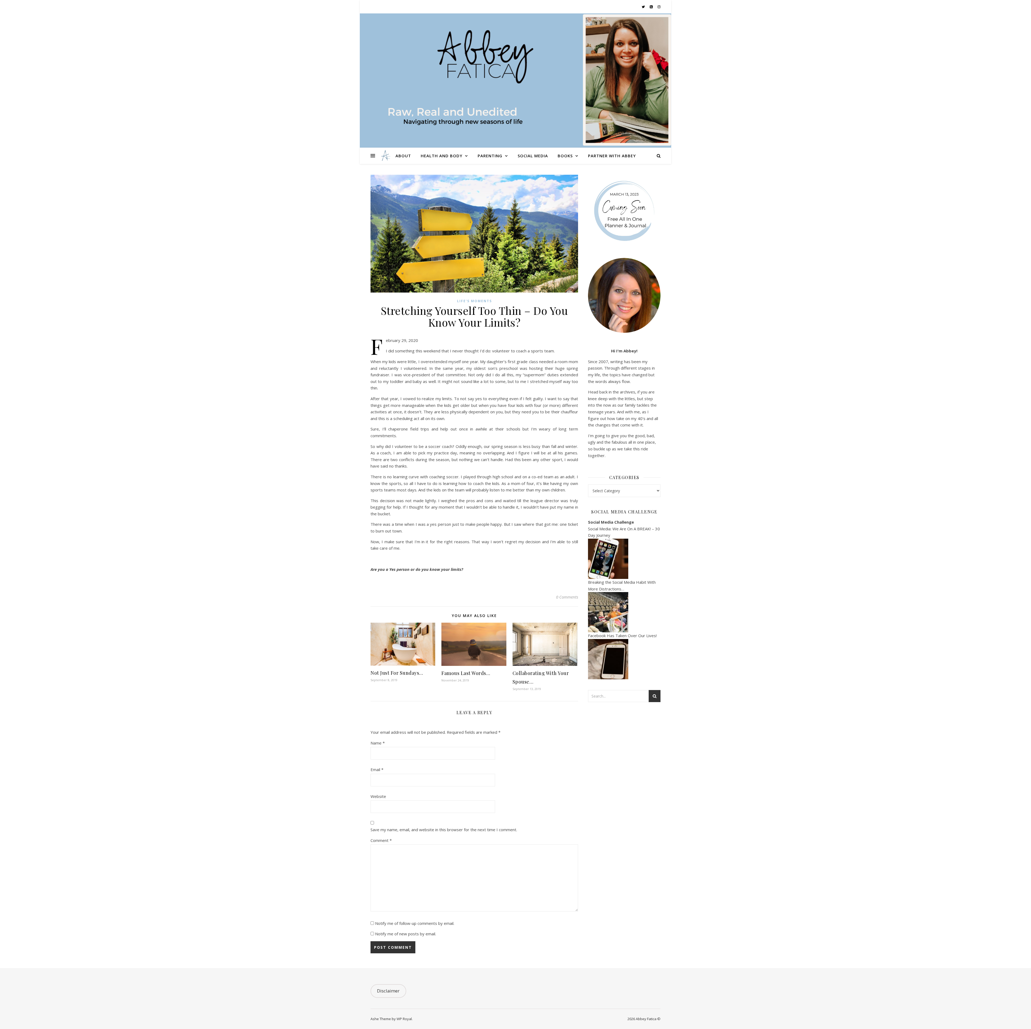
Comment (381, 840)
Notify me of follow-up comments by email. (414, 923)
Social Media (533, 155)
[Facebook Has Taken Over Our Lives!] (624, 659)
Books (565, 155)
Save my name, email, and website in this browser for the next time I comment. (444, 829)
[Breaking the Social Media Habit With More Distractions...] (624, 612)
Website (378, 796)
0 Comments (567, 597)
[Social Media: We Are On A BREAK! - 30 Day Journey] (624, 559)
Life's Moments (474, 301)
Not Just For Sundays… (397, 673)
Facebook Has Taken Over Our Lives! (622, 635)
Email (377, 769)
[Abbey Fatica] (385, 155)
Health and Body (441, 155)
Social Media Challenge (611, 522)
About (403, 155)
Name (378, 743)
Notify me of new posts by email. (405, 933)
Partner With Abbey (612, 155)
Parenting (490, 155)
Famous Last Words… (465, 673)
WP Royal (404, 1018)
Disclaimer (388, 991)
